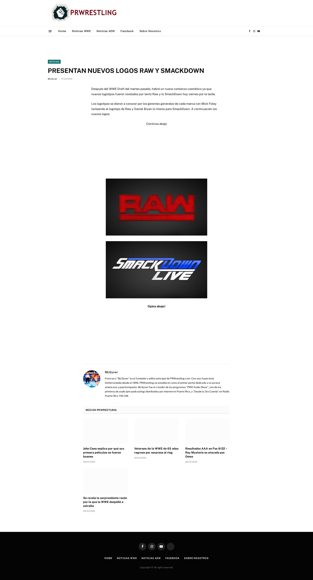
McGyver (52, 79)
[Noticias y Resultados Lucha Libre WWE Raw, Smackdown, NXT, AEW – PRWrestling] (85, 13)
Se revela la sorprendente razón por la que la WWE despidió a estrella (105, 502)
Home (62, 31)
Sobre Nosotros (150, 31)
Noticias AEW (106, 31)
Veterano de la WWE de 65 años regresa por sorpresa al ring (156, 450)
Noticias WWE (81, 31)
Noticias (54, 62)
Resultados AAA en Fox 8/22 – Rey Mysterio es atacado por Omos (206, 452)
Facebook (126, 31)
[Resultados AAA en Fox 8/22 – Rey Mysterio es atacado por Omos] (207, 431)
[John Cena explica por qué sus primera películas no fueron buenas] (105, 431)
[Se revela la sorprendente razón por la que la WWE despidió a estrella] (105, 480)
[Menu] (50, 31)
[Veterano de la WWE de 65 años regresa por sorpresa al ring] (156, 431)
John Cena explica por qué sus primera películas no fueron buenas (103, 452)
